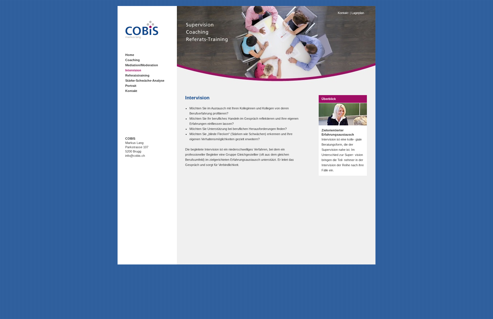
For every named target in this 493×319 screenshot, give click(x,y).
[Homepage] (141, 37)
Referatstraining (137, 75)
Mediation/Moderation (141, 65)
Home (129, 55)
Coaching (132, 60)
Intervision (133, 70)
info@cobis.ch (135, 155)
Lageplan (357, 13)
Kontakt (131, 91)
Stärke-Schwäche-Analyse (144, 80)
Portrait (130, 85)
